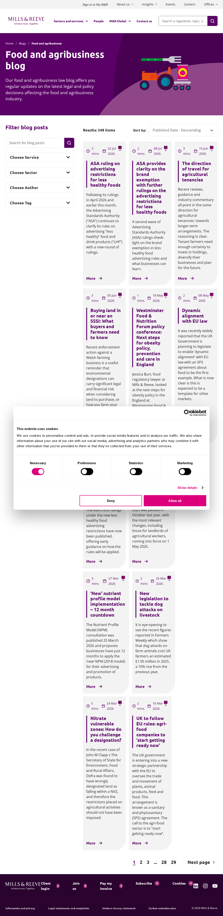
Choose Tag (21, 204)
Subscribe (144, 883)
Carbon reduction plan (162, 908)
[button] (104, 862)
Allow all (174, 501)
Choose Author (24, 189)
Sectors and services (68, 21)
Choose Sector (23, 173)
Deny (111, 501)
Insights (148, 4)
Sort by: (139, 130)
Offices (209, 4)
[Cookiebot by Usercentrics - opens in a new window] (187, 412)
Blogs (22, 43)
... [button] (155, 862)
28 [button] (164, 862)
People (99, 21)
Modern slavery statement (118, 908)
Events (170, 4)
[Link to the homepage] (26, 21)
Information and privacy (20, 908)
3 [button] (148, 862)
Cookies (179, 883)
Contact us (144, 21)
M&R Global (117, 21)
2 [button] (141, 862)
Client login (46, 886)
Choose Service (24, 158)
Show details (187, 487)
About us (123, 4)
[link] (195, 886)
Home (9, 43)
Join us (76, 886)
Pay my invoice (106, 886)
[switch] (87, 471)
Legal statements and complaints (68, 908)
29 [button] (173, 862)
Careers (189, 4)
